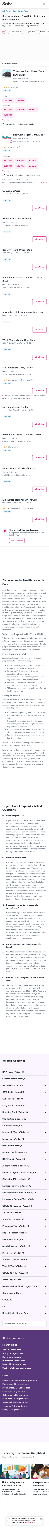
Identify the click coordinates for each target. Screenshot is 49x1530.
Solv (4, 11)
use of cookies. (30, 1522)
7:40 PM (20, 100)
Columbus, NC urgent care (15, 1395)
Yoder (26, 11)
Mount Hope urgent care (14, 1364)
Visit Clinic (39, 208)
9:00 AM (8, 115)
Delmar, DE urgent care (13, 1391)
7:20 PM (8, 100)
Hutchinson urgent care (13, 1360)
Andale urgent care (11, 1349)
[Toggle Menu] (42, 4)
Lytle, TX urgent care (12, 1409)
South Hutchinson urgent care (16, 1368)
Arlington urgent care (12, 1353)
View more (6, 120)
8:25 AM (32, 160)
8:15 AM (20, 160)
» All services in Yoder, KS (16, 1323)
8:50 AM (20, 166)
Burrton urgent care (11, 1357)
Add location (17, 540)
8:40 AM (32, 109)
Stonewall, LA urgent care (15, 1402)
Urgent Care (11, 11)
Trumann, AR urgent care (14, 1406)
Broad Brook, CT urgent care (16, 1387)
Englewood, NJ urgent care (15, 1384)
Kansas (20, 11)
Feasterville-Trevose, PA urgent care (19, 1380)
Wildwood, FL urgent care (15, 1398)
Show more (42, 182)
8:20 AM (20, 109)
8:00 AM (8, 109)
